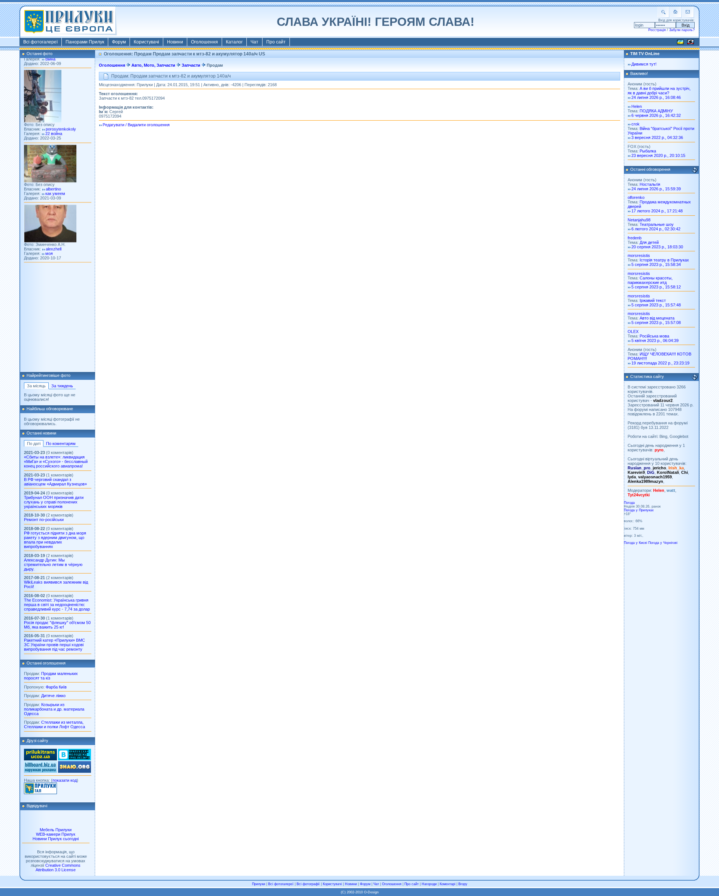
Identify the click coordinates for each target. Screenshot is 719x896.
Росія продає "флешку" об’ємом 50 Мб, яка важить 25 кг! (57, 624)
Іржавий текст (653, 300)
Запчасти (191, 65)
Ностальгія (650, 184)
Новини (175, 42)
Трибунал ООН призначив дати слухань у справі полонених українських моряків (54, 502)
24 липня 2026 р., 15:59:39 (656, 189)
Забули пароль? (682, 30)
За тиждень (62, 386)
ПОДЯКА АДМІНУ (656, 111)
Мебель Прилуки (56, 829)
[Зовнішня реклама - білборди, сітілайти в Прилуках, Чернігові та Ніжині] (40, 771)
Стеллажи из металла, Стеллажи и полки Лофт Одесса (54, 724)
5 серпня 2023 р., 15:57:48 (656, 305)
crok (635, 124)
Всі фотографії (308, 884)
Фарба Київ (56, 687)
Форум (119, 42)
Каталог (234, 42)
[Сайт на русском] (690, 43)
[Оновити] (695, 170)
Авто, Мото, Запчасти (153, 65)
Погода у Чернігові (662, 543)
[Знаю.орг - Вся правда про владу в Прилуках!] (74, 771)
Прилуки (258, 884)
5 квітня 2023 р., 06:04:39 (655, 340)
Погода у (639, 510)
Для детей (649, 242)
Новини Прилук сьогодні (56, 838)
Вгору (462, 884)
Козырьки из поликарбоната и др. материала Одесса (54, 709)
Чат (254, 42)
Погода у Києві (635, 543)
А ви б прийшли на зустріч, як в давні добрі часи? (659, 90)
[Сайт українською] (680, 43)
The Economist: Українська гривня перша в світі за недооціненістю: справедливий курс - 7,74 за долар (57, 604)
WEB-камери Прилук (55, 834)
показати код (64, 780)
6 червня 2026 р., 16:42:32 (656, 115)
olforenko (636, 197)
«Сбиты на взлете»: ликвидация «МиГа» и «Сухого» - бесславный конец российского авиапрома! (56, 461)
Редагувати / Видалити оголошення (136, 124)
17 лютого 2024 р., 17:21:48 (657, 211)
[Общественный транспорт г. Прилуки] (40, 759)
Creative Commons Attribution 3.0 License (58, 867)
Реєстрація (657, 30)
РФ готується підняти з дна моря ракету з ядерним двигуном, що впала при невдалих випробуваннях (55, 540)
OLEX (633, 331)
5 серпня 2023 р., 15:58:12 (656, 287)
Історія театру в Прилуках (664, 260)
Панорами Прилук (85, 42)
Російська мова (654, 336)
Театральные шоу (657, 224)
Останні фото (39, 53)
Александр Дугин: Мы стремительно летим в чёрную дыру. (53, 564)
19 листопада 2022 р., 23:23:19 (660, 363)
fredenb (634, 238)
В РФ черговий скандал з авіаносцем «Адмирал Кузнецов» (55, 481)
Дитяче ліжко (53, 695)
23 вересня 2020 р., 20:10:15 (658, 155)
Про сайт (276, 42)
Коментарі (447, 884)
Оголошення (204, 42)
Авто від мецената (657, 318)
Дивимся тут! (643, 64)
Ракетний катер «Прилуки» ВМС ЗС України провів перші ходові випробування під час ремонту (54, 644)
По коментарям (61, 443)
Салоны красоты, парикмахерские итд (650, 280)
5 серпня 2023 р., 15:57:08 (656, 322)
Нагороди (429, 884)
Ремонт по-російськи (44, 519)
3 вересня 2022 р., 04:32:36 (657, 137)
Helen (636, 106)
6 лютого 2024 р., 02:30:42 (655, 229)
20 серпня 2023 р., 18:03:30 (657, 247)
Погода (629, 503)
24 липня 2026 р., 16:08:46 (656, 97)
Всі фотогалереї (40, 42)
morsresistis (639, 255)
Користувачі (146, 42)
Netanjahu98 (639, 220)
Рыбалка (648, 151)
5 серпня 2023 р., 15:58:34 (656, 264)
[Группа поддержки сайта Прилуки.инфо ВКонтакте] (74, 759)
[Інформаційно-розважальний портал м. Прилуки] (40, 792)
